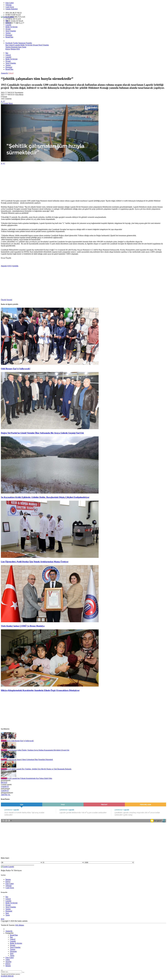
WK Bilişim (19, 925)
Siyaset (8, 29)
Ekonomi (8, 35)
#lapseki (4, 266)
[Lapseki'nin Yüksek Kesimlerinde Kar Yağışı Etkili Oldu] (8, 776)
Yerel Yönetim (10, 31)
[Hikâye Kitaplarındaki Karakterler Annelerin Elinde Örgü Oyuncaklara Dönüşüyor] (50, 686)
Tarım (23, 47)
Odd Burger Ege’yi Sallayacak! (15, 368)
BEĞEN (4, 782)
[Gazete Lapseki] (7, 17)
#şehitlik (15, 266)
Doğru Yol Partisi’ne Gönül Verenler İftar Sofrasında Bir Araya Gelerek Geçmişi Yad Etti (42, 433)
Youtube (29, 43)
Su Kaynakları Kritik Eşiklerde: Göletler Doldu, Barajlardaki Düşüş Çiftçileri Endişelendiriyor (45, 497)
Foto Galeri (9, 3)
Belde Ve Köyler (11, 27)
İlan (6, 21)
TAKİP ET (5, 786)
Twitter (15, 43)
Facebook (8, 43)
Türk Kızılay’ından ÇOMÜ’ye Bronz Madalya (23, 626)
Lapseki (8, 25)
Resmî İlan (9, 37)
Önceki (3, 300)
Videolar (8, 5)
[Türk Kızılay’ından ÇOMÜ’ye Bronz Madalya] (50, 622)
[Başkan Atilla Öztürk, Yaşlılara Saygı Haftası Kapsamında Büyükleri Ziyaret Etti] (8, 748)
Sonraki (9, 300)
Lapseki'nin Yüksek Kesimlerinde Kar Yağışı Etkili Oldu (29, 778)
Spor (19, 47)
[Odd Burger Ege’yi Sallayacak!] (50, 364)
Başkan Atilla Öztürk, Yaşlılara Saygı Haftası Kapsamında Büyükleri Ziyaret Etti (38, 750)
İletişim (13, 49)
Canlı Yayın (9, 7)
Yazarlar (8, 962)
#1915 (9, 266)
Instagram (22, 43)
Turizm (8, 33)
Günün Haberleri (11, 9)
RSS (18, 49)
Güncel (8, 23)
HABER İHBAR (7, 976)
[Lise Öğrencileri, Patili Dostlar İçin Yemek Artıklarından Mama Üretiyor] (50, 557)
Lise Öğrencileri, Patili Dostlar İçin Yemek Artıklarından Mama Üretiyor (34, 561)
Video (7, 960)
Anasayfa (4, 73)
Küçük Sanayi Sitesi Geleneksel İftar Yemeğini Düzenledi (30, 759)
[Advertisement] (69, 182)
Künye (7, 49)
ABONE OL (5, 795)
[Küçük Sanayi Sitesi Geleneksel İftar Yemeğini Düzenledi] (8, 757)
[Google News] (7, 103)
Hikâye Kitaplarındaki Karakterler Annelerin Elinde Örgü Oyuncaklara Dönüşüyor (40, 690)
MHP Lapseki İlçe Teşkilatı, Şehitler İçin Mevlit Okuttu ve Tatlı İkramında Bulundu (39, 769)
